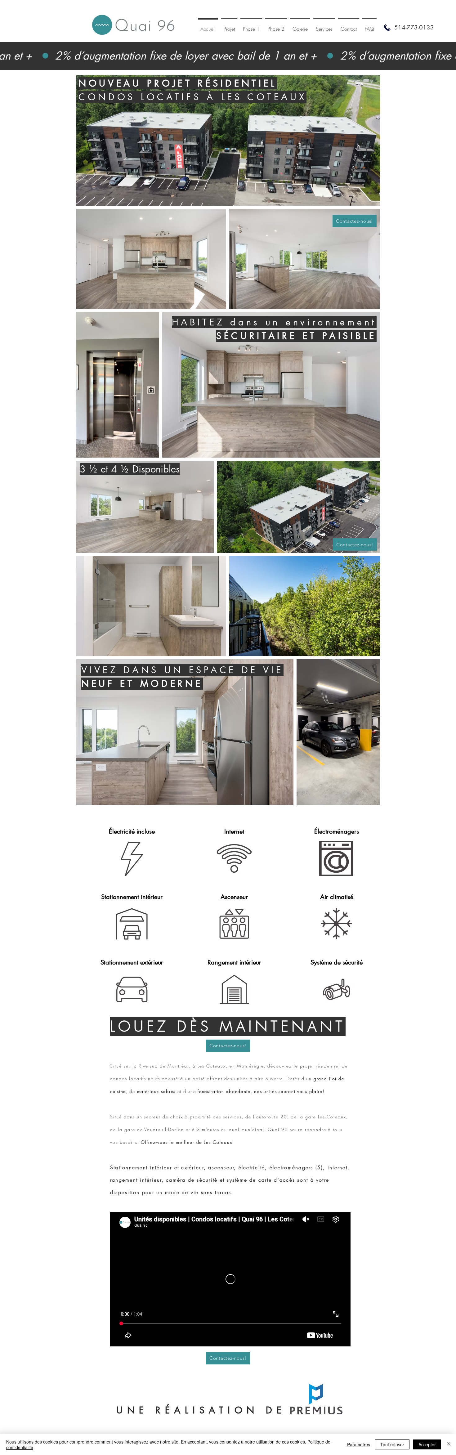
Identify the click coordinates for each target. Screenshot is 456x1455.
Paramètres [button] (358, 1444)
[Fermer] (448, 1444)
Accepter (427, 1444)
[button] (414, 27)
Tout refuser (392, 1444)
